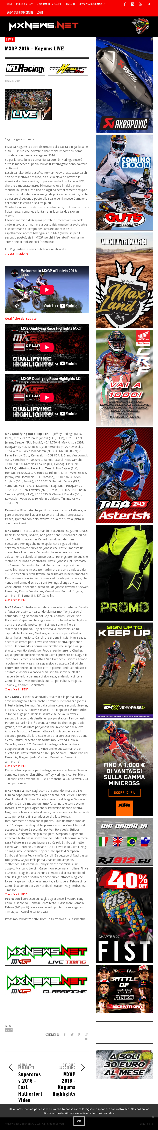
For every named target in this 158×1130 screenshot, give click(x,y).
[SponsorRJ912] (124, 841)
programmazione (16, 253)
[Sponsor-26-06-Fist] (124, 915)
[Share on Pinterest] (79, 1034)
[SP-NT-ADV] (124, 1064)
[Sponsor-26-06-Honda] (124, 377)
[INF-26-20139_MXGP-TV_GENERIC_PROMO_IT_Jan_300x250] (124, 988)
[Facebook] (125, 4)
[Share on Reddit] (86, 1034)
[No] (153, 1117)
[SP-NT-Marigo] (68, 68)
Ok (79, 1121)
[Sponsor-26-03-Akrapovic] (124, 85)
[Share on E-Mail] (86, 1039)
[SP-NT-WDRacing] (25, 68)
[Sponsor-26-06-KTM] (124, 768)
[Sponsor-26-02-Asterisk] (124, 475)
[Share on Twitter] (71, 1034)
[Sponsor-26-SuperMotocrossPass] (124, 670)
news (10, 39)
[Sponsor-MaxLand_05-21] (124, 280)
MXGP (9, 1029)
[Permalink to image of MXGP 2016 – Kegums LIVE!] (28, 104)
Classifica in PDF (16, 600)
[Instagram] (133, 4)
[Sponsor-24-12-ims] (124, 573)
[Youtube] (140, 4)
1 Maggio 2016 (12, 81)
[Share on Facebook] (64, 1034)
